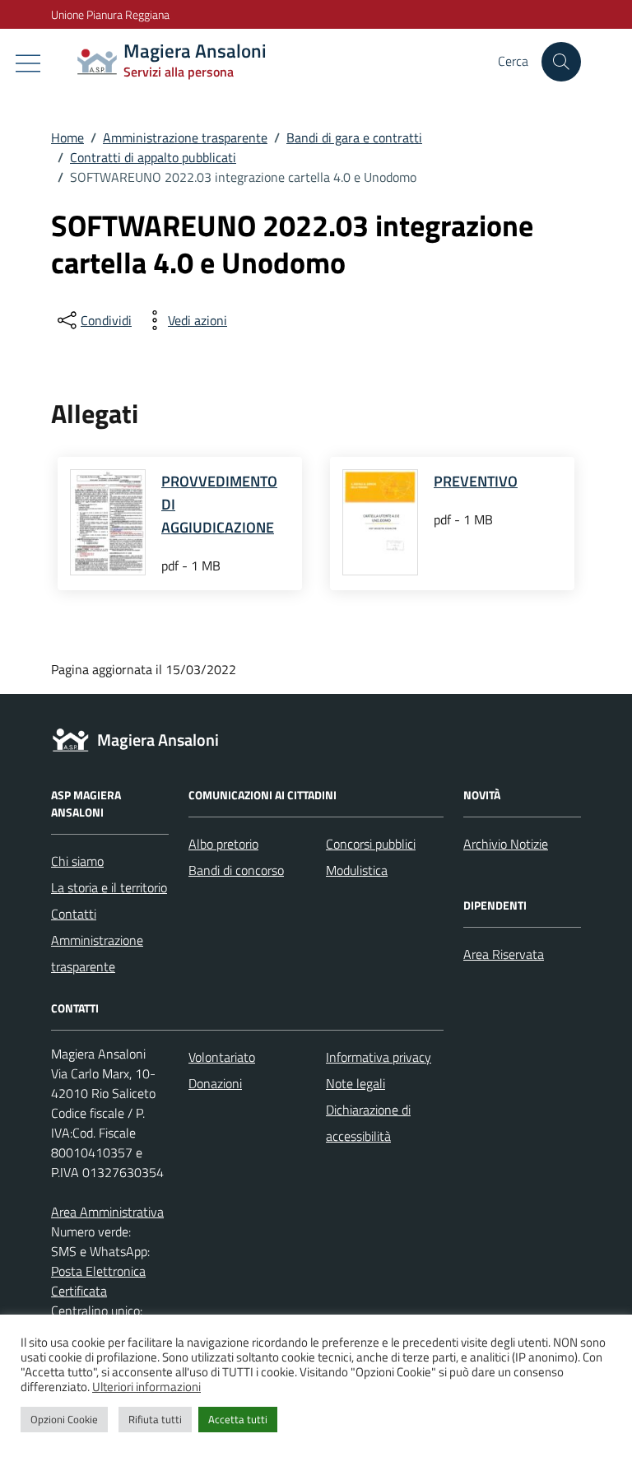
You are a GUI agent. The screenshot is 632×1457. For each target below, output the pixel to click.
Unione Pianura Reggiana (110, 14)
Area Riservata (503, 954)
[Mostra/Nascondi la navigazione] (28, 63)
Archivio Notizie (505, 844)
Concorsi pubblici (371, 844)
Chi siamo (77, 861)
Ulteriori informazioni (146, 1387)
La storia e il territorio (109, 887)
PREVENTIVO (476, 481)
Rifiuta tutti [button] (155, 1419)
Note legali (355, 1083)
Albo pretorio (223, 844)
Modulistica (357, 870)
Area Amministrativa (107, 1212)
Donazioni (215, 1083)
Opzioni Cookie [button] (64, 1419)
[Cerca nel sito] (561, 61)
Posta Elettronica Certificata (98, 1281)
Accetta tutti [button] (237, 1419)
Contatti (73, 914)
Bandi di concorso (236, 870)
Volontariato (221, 1057)
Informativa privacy (378, 1057)
